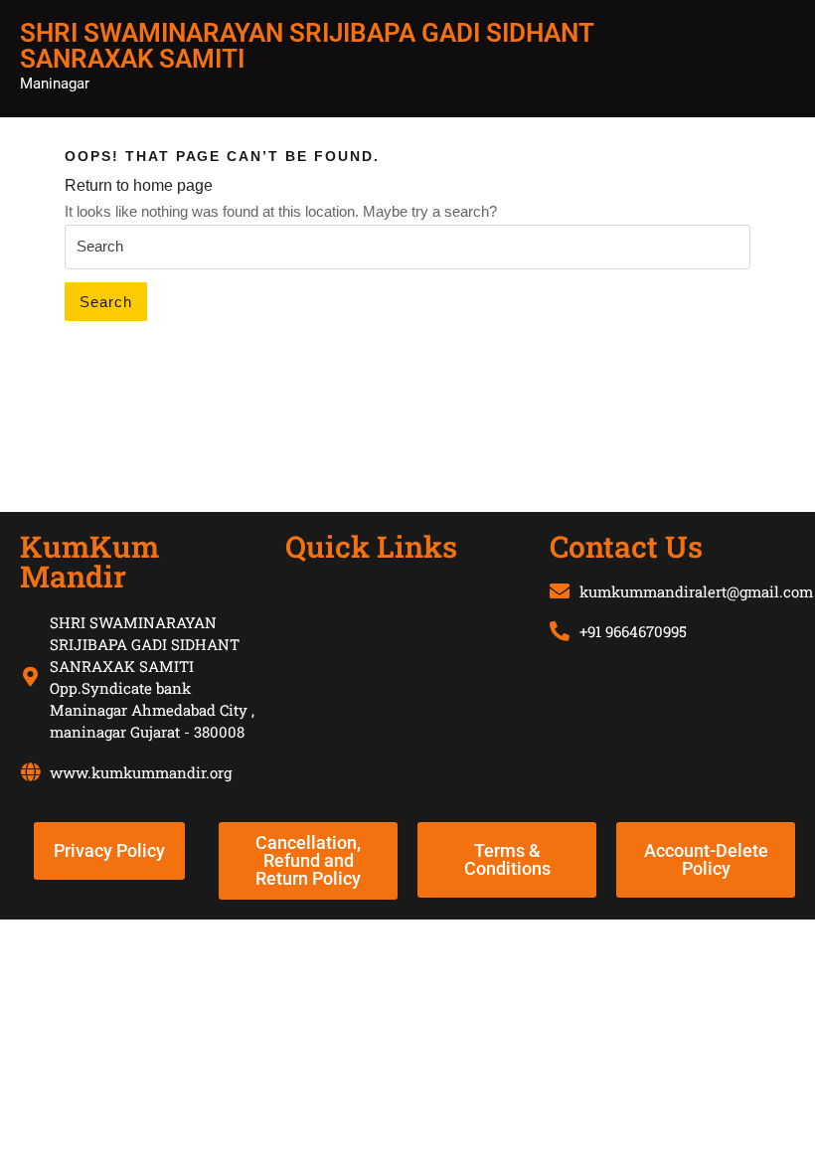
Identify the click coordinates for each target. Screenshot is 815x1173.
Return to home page (139, 185)
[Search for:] (407, 247)
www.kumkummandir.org (141, 772)
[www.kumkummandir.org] (30, 772)
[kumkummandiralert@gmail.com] (560, 591)
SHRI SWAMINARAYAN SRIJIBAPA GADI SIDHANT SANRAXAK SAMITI (306, 46)
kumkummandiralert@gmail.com (696, 591)
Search (106, 301)
